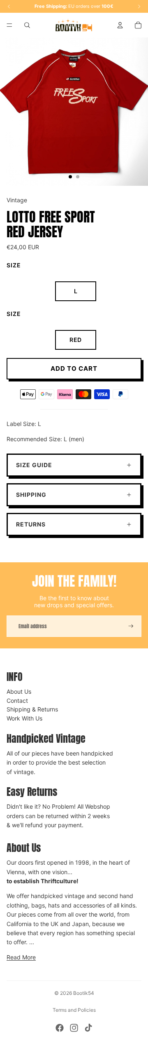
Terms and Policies (74, 1010)
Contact (17, 700)
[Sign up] (131, 626)
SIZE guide (34, 464)
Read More (21, 957)
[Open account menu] (120, 25)
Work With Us (24, 718)
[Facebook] (60, 1028)
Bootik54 (83, 993)
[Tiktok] (88, 1028)
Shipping (31, 494)
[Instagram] (74, 1028)
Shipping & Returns (32, 709)
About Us (19, 691)
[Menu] (9, 25)
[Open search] (27, 25)
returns (31, 524)
